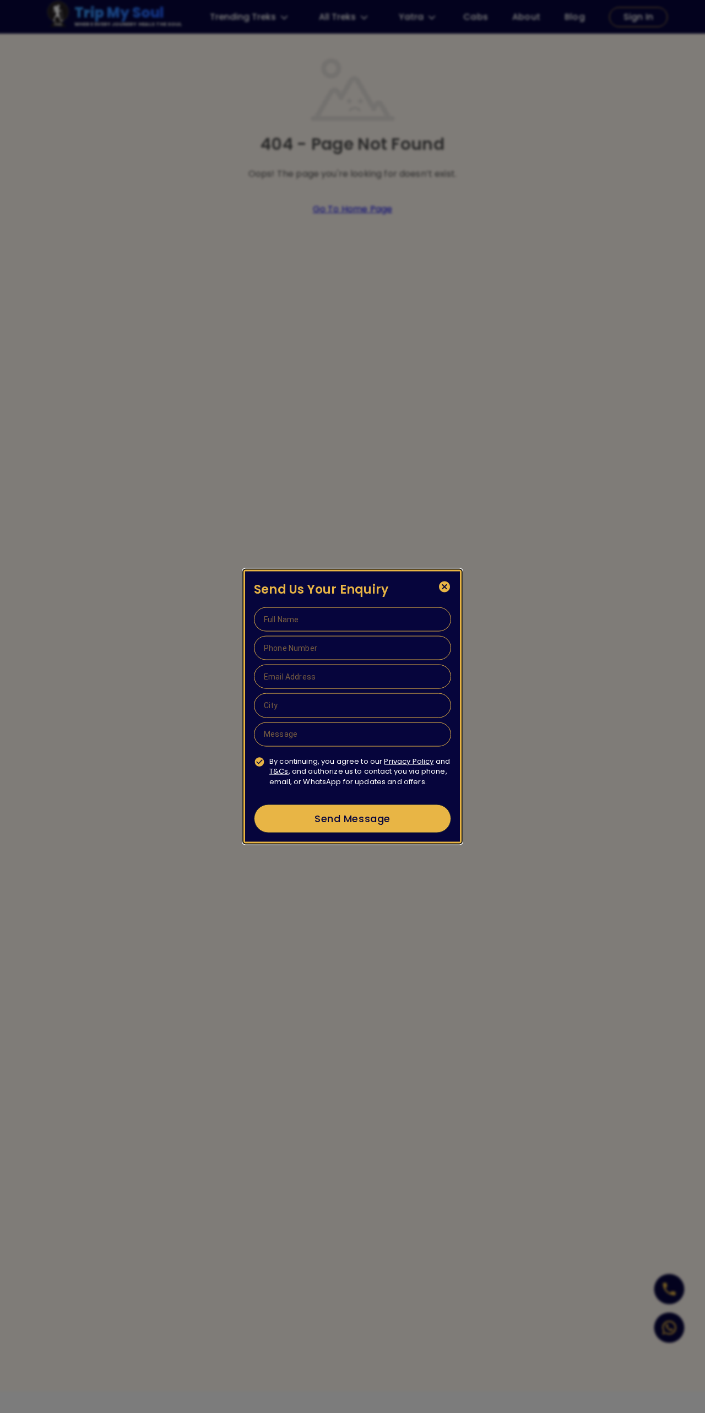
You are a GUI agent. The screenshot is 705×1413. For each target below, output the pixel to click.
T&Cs (279, 771)
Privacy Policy (408, 761)
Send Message (352, 818)
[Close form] (444, 587)
